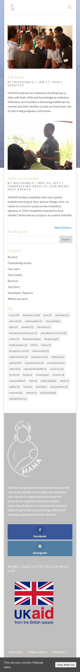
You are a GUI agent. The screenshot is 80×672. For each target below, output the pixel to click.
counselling (53, 321)
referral (14, 368)
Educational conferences (23, 333)
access (14, 315)
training (41, 386)
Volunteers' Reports (20, 292)
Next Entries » (63, 227)
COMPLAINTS (37, 652)
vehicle (31, 392)
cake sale (15, 321)
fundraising (51, 339)
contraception (33, 321)
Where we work (18, 298)
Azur (48, 315)
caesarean (62, 315)
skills (33, 380)
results (14, 374)
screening (42, 374)
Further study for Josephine (23, 178)
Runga (27, 374)
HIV (34, 345)
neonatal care (39, 357)
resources (57, 368)
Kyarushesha (41, 351)
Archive (12, 257)
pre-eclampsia (56, 362)
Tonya (27, 386)
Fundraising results (27, 186)
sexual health (17, 380)
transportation (59, 386)
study (64, 380)
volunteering (48, 392)
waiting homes (18, 398)
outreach (15, 362)
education (43, 327)
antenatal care (31, 315)
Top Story (14, 287)
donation (27, 327)
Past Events (19, 189)
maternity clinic (18, 357)
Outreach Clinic (34, 362)
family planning (32, 339)
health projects (18, 345)
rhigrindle (23, 82)
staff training (48, 380)
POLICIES (16, 652)
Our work (59, 186)
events (14, 339)
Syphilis (14, 386)
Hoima (46, 345)
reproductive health (35, 368)
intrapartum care (19, 351)
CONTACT (59, 652)
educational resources (53, 333)
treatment (16, 392)
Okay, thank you (66, 664)
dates (13, 327)
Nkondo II (58, 357)
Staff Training (16, 77)
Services (16, 85)
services (58, 374)
